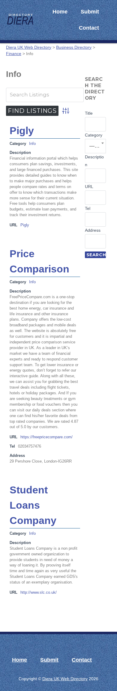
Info (32, 144)
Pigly (22, 130)
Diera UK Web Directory (65, 678)
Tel (87, 208)
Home (60, 12)
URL (89, 186)
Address (92, 230)
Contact (89, 28)
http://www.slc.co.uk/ (38, 592)
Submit (90, 12)
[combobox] (95, 146)
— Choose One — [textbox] (95, 146)
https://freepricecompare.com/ (46, 437)
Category (93, 135)
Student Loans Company (33, 505)
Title (89, 113)
